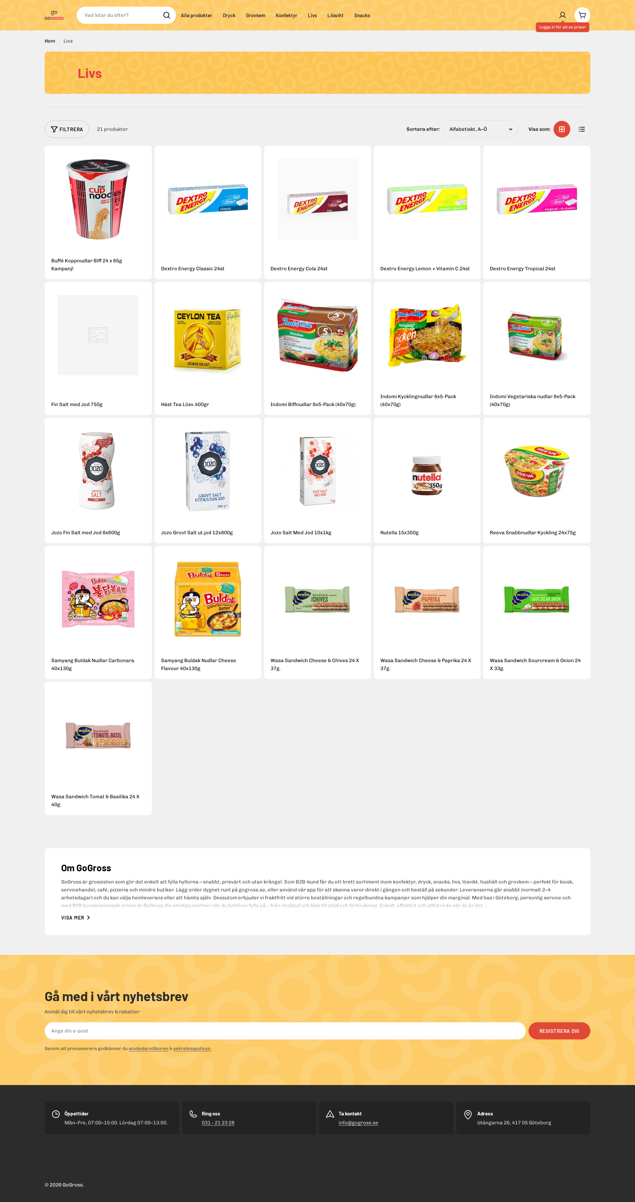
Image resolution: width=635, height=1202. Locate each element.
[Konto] (563, 15)
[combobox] (126, 15)
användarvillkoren (148, 1048)
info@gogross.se (358, 1123)
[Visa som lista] (581, 129)
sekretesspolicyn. (192, 1048)
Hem (50, 41)
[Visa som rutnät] (562, 129)
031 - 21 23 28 (218, 1123)
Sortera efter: (423, 129)
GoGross (73, 1185)
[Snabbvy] (98, 199)
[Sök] (167, 15)
